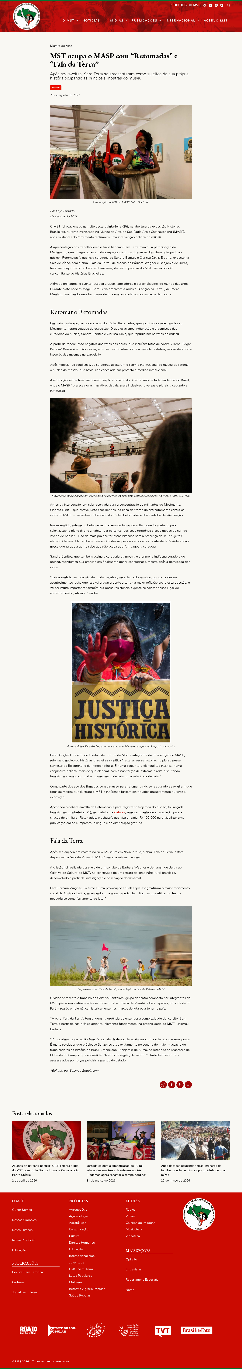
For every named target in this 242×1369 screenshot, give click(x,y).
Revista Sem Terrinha (27, 1272)
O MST (68, 20)
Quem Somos (22, 1209)
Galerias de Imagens (140, 1222)
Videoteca (133, 1236)
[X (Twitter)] (210, 5)
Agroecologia (78, 1216)
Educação (19, 1250)
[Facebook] (204, 5)
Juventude (76, 1262)
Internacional (180, 20)
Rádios (130, 1209)
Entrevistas (134, 1269)
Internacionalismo (82, 1255)
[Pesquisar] (228, 5)
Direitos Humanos (82, 1242)
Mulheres (75, 1282)
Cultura (74, 1236)
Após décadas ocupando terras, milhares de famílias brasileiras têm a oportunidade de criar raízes (193, 1170)
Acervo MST (216, 20)
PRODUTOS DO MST (185, 5)
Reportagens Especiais (142, 1279)
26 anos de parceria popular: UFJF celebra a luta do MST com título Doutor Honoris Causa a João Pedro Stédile (45, 1170)
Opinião (131, 1259)
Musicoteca (134, 1229)
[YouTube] (221, 5)
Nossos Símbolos (24, 1220)
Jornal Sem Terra (24, 1292)
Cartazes (18, 1282)
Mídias (116, 20)
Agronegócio (78, 1209)
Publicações (144, 20)
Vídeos (130, 1216)
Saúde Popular (79, 1295)
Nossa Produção (23, 1240)
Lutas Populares (80, 1275)
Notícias (91, 20)
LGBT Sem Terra (81, 1269)
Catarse (119, 812)
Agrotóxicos (77, 1222)
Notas (130, 1289)
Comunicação (78, 1229)
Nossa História (22, 1230)
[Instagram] (216, 5)
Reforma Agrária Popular (87, 1288)
